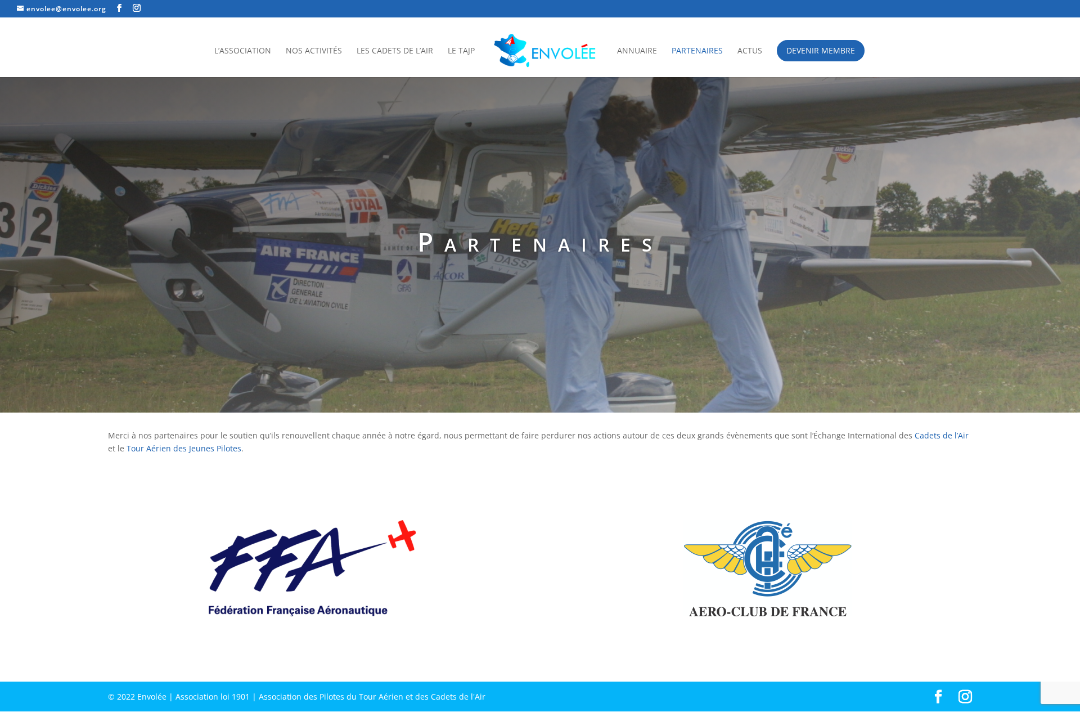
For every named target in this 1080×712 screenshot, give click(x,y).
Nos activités (314, 51)
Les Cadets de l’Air (395, 51)
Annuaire (637, 51)
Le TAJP (461, 51)
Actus (749, 51)
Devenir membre (820, 50)
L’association (242, 51)
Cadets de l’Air (942, 435)
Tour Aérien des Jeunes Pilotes (184, 448)
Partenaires (697, 51)
